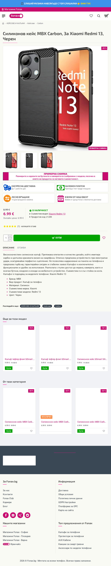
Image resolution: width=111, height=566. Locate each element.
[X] (20, 515)
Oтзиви (21, 247)
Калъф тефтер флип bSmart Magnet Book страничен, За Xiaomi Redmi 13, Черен (20, 359)
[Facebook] (6, 515)
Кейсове (31, 23)
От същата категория (38, 450)
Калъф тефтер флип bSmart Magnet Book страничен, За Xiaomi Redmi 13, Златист (56, 359)
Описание (8, 247)
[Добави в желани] (31, 368)
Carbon (58, 306)
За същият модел (13, 450)
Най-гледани (86, 450)
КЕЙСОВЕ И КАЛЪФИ (16, 23)
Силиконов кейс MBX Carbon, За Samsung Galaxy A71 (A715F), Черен (56, 422)
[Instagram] (13, 515)
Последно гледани (65, 450)
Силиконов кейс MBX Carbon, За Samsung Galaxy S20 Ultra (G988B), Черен (92, 422)
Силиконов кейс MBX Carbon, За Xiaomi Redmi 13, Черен (24, 458)
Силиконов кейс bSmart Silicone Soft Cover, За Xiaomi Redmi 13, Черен (92, 359)
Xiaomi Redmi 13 (57, 214)
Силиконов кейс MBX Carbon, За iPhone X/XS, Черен (20, 422)
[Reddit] (27, 515)
